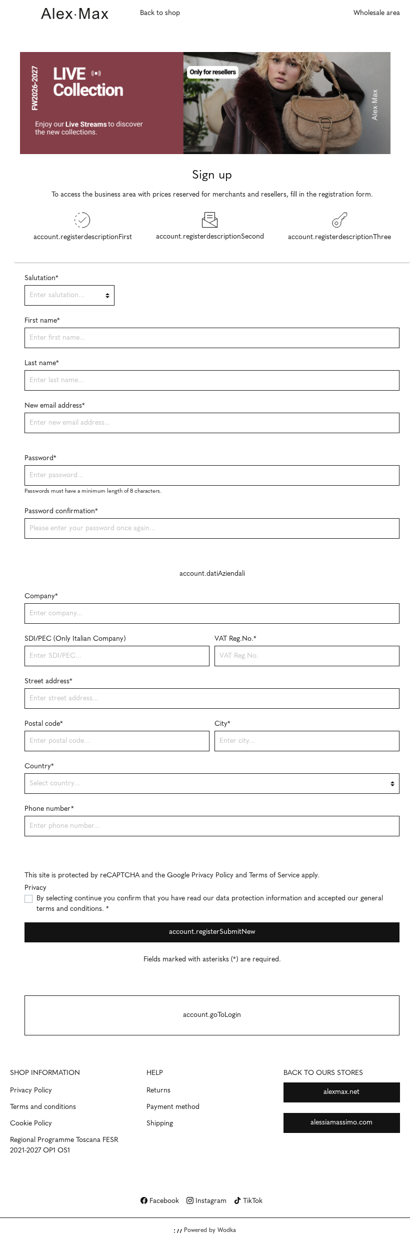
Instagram (210, 1201)
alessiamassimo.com (341, 1122)
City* (222, 724)
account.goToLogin (212, 1015)
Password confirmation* (61, 511)
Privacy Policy (213, 875)
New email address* (54, 406)
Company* (41, 596)
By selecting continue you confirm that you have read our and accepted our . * (209, 904)
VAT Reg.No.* (235, 639)
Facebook (163, 1201)
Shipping (159, 1123)
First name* (42, 321)
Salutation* (41, 278)
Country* (39, 766)
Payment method (173, 1107)
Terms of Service (274, 875)
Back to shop (160, 13)
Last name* (41, 363)
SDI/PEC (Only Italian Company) (75, 639)
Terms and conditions (43, 1107)
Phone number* (49, 809)
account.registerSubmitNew (212, 932)
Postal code (43, 724)
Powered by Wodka (209, 1230)
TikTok (251, 1201)
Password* (40, 458)
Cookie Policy (31, 1123)
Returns (158, 1090)
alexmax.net (342, 1092)
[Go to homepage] (74, 13)
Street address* (48, 681)
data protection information (259, 898)
